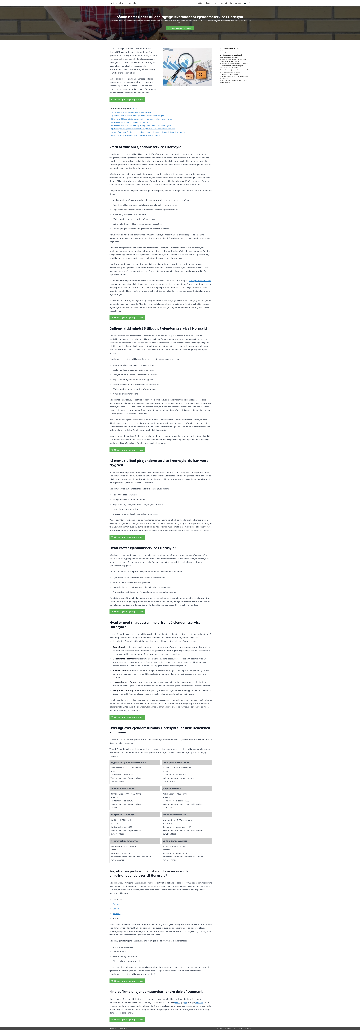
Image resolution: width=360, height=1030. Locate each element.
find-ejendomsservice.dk (200, 280)
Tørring (116, 904)
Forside (198, 3)
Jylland (207, 3)
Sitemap (240, 1028)
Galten (116, 908)
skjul (134, 108)
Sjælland (223, 3)
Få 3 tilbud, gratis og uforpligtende (180, 28)
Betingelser (247, 1028)
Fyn (214, 3)
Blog (234, 1028)
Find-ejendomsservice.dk (123, 2)
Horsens (116, 913)
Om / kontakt (235, 3)
